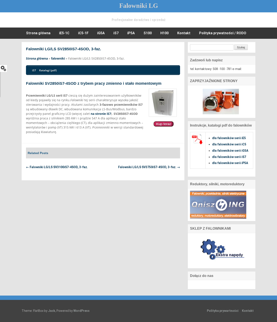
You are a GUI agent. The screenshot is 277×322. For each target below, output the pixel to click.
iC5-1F (83, 33)
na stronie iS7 (101, 114)
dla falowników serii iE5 (229, 138)
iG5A (101, 33)
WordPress (81, 310)
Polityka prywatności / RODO (222, 33)
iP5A (131, 33)
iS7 (116, 33)
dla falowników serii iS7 (229, 157)
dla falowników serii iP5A (230, 163)
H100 (164, 33)
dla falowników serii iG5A (230, 150)
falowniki (58, 58)
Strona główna (38, 33)
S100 (147, 33)
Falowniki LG (138, 5)
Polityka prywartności (222, 310)
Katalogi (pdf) (48, 70)
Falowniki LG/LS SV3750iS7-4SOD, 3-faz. (149, 167)
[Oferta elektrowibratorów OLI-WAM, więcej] (221, 101)
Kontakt (183, 33)
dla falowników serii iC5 (229, 144)
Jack (51, 310)
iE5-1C (64, 33)
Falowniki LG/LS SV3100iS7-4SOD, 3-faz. (57, 167)
